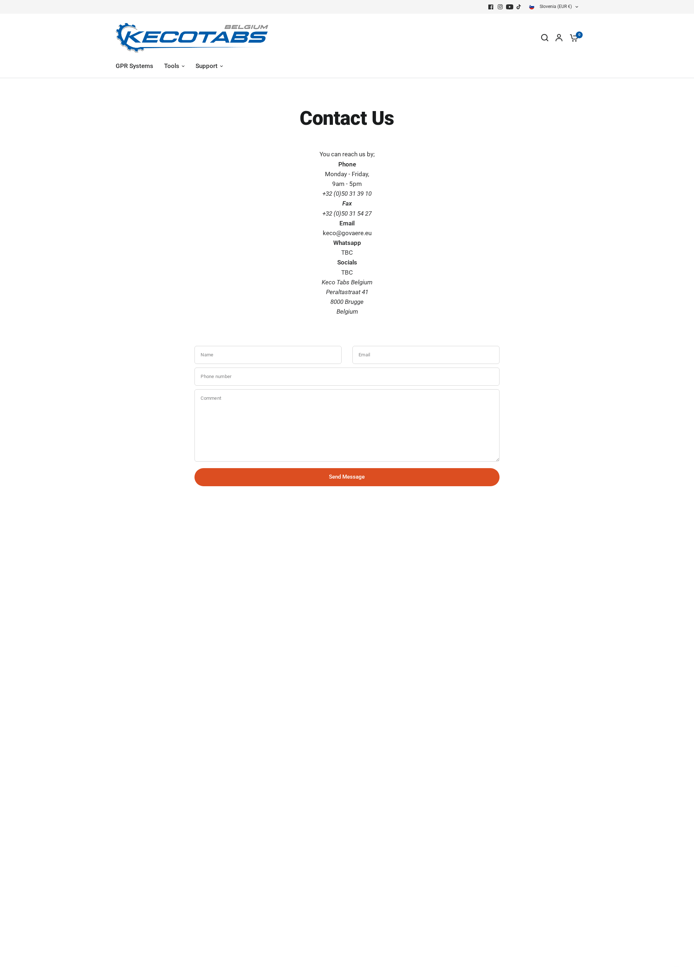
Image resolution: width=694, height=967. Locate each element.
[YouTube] (509, 7)
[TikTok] (519, 7)
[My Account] (559, 37)
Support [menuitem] (207, 66)
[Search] (544, 37)
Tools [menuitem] (171, 66)
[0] (572, 37)
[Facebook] (491, 7)
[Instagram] (500, 7)
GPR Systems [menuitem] (134, 66)
